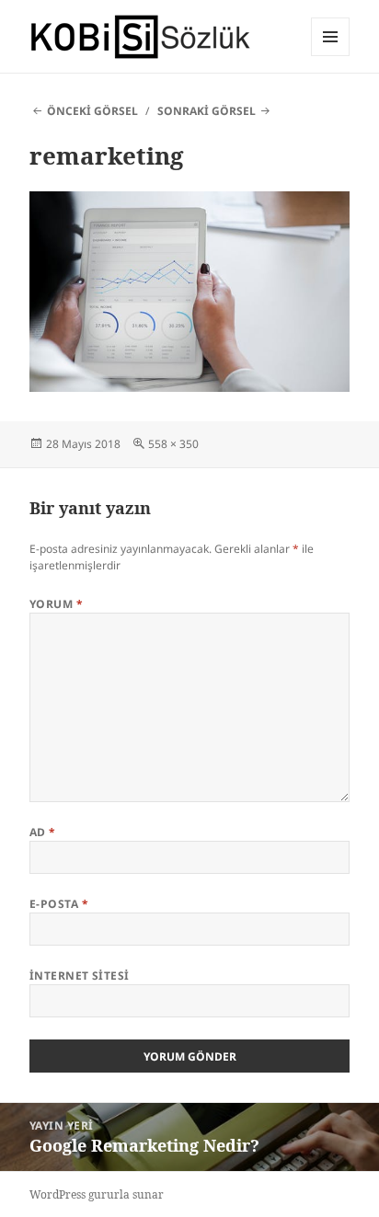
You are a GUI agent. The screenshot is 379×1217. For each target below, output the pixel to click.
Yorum (56, 604)
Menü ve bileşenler (331, 55)
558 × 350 (173, 444)
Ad (42, 832)
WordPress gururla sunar (96, 1194)
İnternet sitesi (79, 975)
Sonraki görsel (206, 111)
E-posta (58, 904)
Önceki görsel (92, 111)
